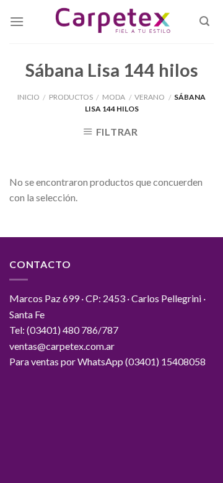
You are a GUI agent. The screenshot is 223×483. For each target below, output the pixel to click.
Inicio (28, 97)
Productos (71, 97)
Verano (149, 97)
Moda (113, 97)
